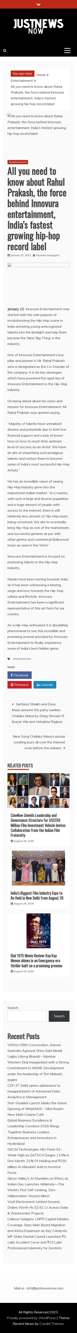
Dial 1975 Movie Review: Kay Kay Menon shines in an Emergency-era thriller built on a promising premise (36, 960)
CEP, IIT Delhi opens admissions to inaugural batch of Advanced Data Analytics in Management (33, 1091)
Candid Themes (52, 1323)
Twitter (46, 675)
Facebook (20, 675)
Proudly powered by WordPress (32, 1318)
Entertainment (18, 162)
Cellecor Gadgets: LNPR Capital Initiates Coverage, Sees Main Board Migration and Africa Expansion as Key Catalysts (38, 1225)
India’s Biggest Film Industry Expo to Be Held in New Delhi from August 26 (37, 895)
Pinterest (20, 685)
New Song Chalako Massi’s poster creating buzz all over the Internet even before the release (39, 742)
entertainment (22, 658)
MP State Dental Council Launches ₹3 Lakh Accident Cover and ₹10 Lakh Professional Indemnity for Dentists (36, 1242)
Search (12, 1008)
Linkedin (46, 685)
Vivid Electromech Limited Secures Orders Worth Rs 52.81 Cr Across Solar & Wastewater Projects (37, 1207)
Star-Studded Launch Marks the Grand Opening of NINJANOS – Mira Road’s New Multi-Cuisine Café (37, 1109)
